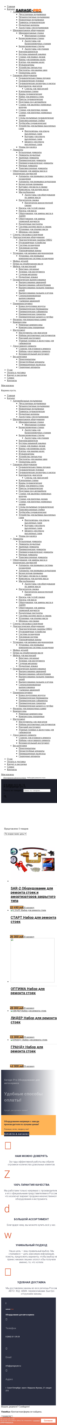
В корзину (29, 907)
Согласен (48, 1421)
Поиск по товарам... (13, 790)
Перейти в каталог (16, 1134)
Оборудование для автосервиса (14, 778)
